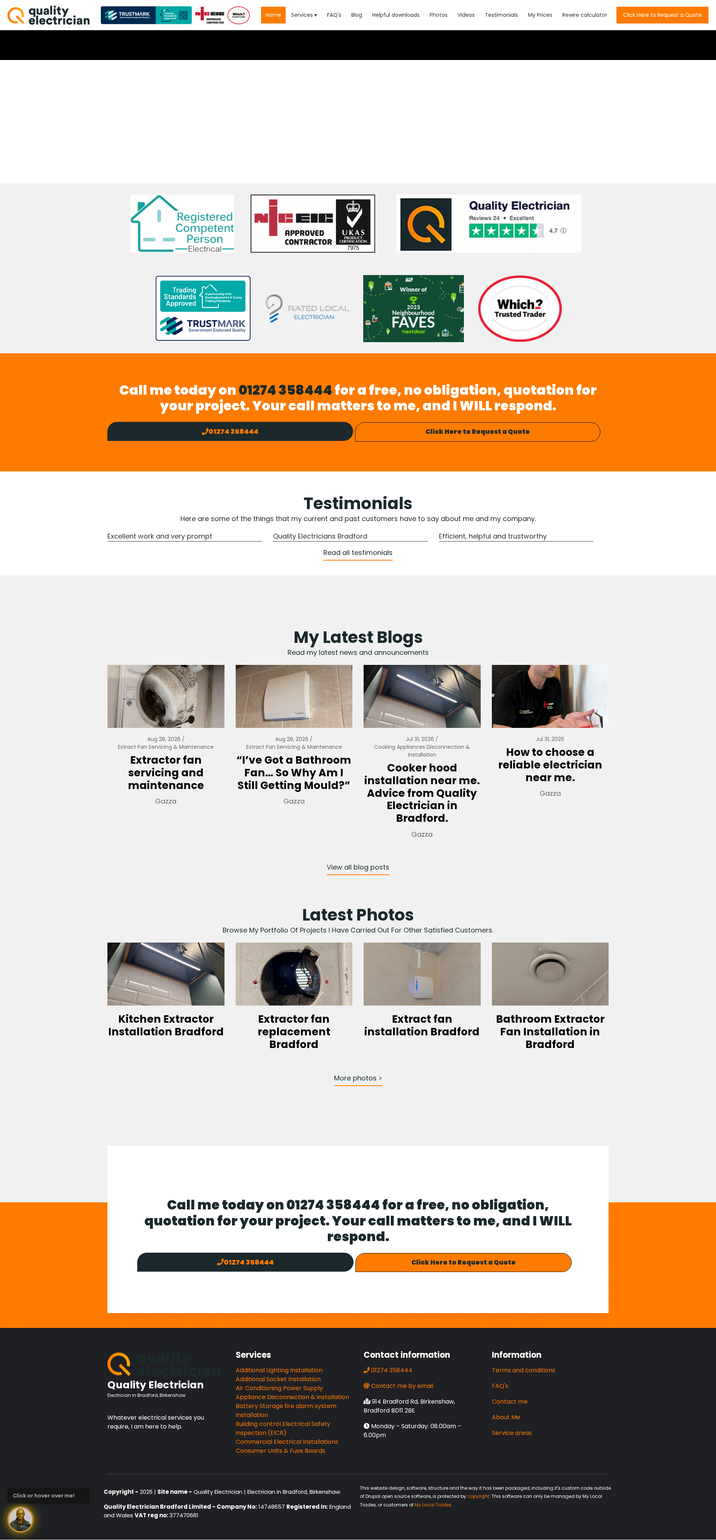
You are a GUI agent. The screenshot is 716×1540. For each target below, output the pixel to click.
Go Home (358, 147)
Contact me (510, 1401)
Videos (466, 15)
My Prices (540, 15)
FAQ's (334, 15)
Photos (439, 15)
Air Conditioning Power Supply (279, 1388)
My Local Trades (433, 1505)
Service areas (512, 1433)
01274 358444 (285, 390)
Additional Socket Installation (278, 1379)
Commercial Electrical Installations (287, 1442)
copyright (478, 1496)
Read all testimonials (358, 552)
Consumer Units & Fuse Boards (280, 1450)
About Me (506, 1417)
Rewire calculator (584, 15)
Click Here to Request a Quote (662, 15)
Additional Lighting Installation (279, 1370)
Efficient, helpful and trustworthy (493, 536)
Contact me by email (402, 1386)
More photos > (358, 1078)
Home (273, 15)
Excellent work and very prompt (159, 536)
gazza (165, 801)
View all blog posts (358, 867)
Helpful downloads (396, 15)
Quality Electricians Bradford (320, 536)
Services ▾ (304, 15)
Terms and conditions (523, 1370)
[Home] (48, 14)
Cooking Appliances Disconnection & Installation (422, 750)
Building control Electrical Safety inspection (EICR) (283, 1428)
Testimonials (501, 15)
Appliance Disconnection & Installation (292, 1397)
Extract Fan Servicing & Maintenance (166, 747)
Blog (356, 15)
